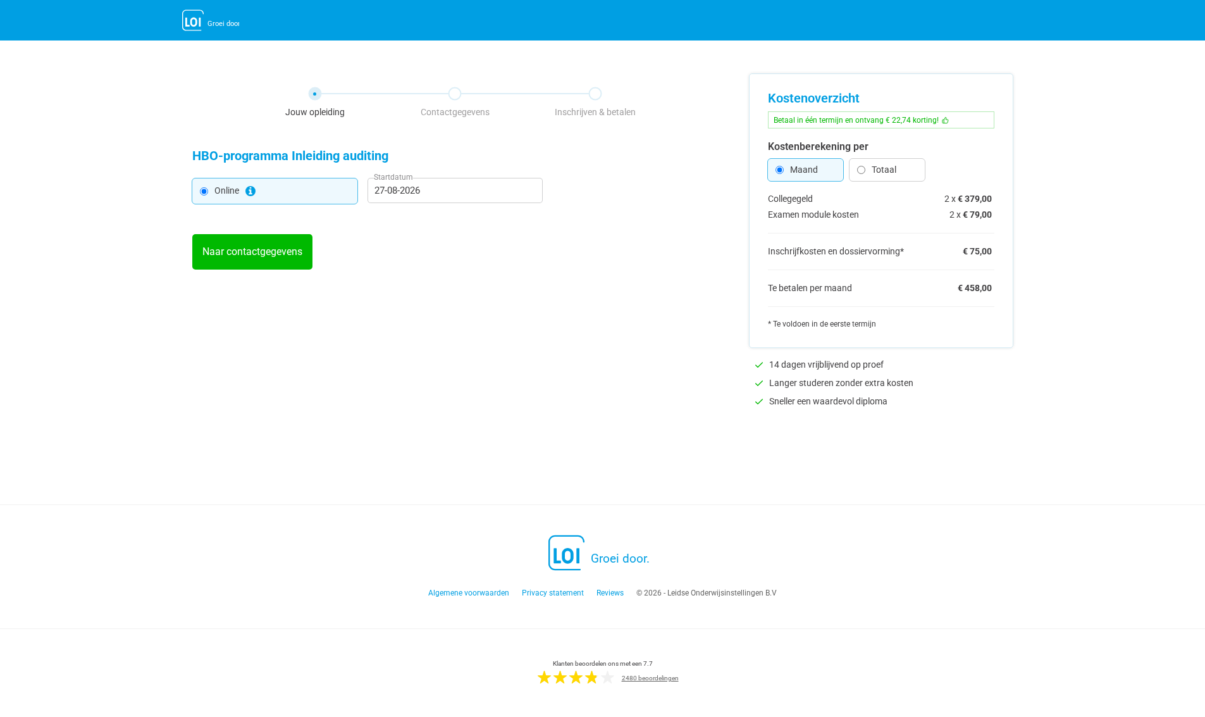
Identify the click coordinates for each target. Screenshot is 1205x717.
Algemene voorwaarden (468, 593)
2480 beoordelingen (650, 678)
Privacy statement (553, 593)
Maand (804, 170)
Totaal (884, 170)
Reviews (610, 593)
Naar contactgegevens (252, 252)
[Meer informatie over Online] (250, 191)
